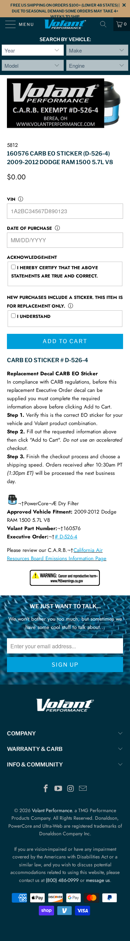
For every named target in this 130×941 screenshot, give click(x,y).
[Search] (105, 24)
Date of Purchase (29, 228)
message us (98, 880)
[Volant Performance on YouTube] (58, 789)
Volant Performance (52, 810)
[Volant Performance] (65, 24)
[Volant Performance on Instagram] (71, 789)
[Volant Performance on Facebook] (46, 789)
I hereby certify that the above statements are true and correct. (54, 271)
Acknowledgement (32, 257)
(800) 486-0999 (62, 880)
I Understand (33, 316)
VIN (11, 199)
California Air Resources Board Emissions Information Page (56, 554)
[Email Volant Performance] (83, 789)
